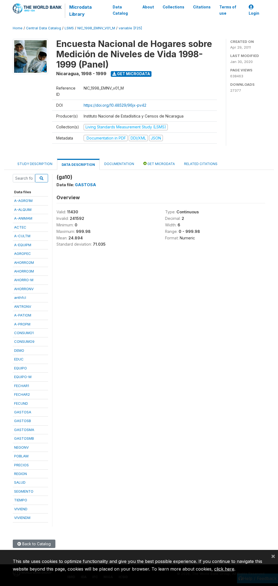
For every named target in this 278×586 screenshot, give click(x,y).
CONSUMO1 (24, 333)
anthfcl (20, 297)
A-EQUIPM (22, 245)
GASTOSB (22, 421)
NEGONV (21, 447)
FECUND (21, 403)
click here (224, 569)
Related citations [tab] (200, 164)
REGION (20, 473)
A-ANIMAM (23, 218)
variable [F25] (130, 28)
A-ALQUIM (22, 209)
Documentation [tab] (119, 164)
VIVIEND (20, 509)
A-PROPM (22, 324)
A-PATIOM (22, 315)
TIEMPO (20, 500)
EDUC (19, 359)
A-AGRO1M (23, 200)
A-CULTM (22, 236)
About (148, 7)
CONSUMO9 (24, 341)
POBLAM (21, 456)
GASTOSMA (24, 429)
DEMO (19, 350)
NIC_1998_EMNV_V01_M (96, 28)
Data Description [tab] (78, 165)
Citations (202, 7)
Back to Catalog (36, 543)
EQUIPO (20, 368)
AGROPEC (22, 253)
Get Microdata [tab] (161, 164)
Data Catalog (120, 10)
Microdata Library (80, 10)
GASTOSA (22, 412)
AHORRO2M (24, 262)
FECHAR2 (22, 394)
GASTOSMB (24, 438)
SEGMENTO (23, 491)
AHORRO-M (23, 280)
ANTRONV (22, 306)
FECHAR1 (21, 386)
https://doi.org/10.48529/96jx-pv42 (115, 105)
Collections (173, 7)
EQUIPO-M (22, 377)
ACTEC (20, 227)
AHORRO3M (24, 271)
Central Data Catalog (43, 28)
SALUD (20, 482)
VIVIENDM (22, 517)
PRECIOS (21, 465)
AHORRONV (24, 289)
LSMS (69, 28)
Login (254, 13)
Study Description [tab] (34, 164)
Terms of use (227, 10)
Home (18, 28)
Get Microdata (133, 73)
